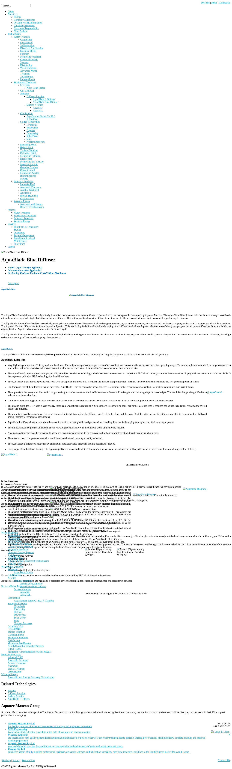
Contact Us (224, 2)
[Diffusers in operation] (55, 454)
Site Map (6, 760)
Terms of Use (28, 760)
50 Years (205, 2)
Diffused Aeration (16, 693)
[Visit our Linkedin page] (220, 734)
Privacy (16, 760)
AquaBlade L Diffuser (19, 699)
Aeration (12, 690)
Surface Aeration (16, 696)
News (214, 2)
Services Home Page (11, 586)
